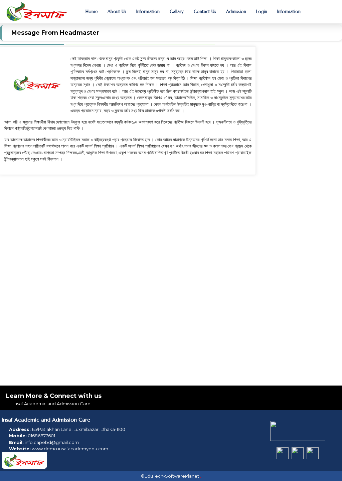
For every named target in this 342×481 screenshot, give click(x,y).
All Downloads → (313, 263)
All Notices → (317, 138)
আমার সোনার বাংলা (289, 120)
